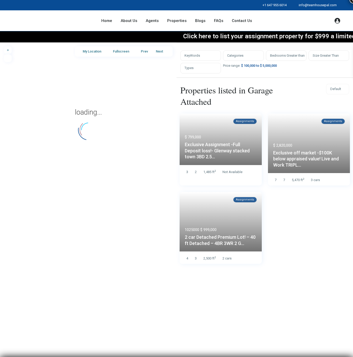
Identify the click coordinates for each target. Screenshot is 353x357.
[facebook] (21, 5)
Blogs (200, 20)
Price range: (231, 66)
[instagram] (53, 5)
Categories (235, 55)
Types (189, 68)
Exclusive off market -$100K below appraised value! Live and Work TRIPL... (306, 159)
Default (335, 89)
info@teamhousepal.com (318, 5)
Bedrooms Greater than (287, 55)
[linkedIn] (32, 5)
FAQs (218, 20)
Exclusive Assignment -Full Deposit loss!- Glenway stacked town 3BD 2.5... (217, 150)
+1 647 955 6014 (275, 5)
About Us (129, 20)
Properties (177, 20)
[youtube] (42, 5)
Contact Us (242, 20)
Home (106, 20)
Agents (152, 20)
